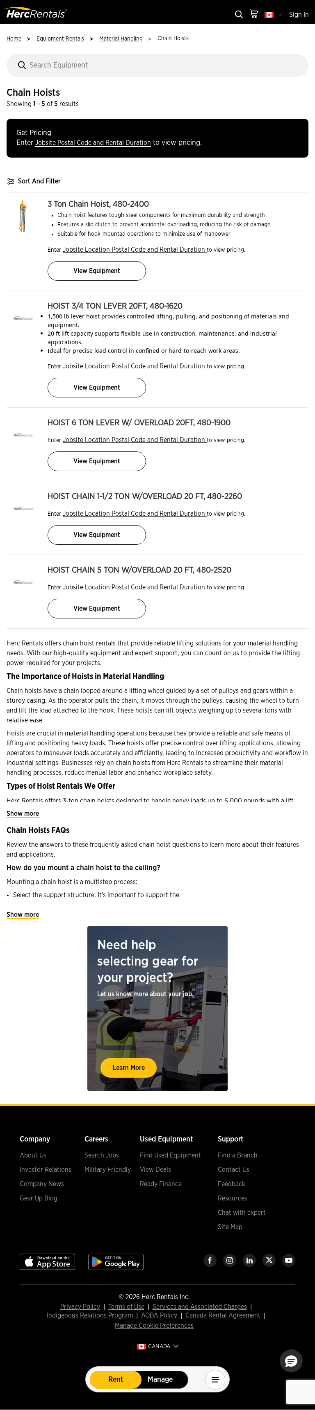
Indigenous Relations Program (90, 1316)
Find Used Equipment (170, 1155)
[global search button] (238, 15)
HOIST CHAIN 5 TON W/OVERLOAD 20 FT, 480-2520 (139, 570)
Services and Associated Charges (200, 1307)
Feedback (231, 1184)
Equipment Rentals (60, 39)
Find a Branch (238, 1155)
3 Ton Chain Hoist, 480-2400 (98, 204)
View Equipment (96, 271)
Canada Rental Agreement (222, 1316)
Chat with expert (242, 1212)
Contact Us (233, 1169)
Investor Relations (45, 1169)
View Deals (155, 1169)
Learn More (129, 1068)
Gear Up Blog (38, 1198)
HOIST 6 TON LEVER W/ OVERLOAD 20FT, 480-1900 (139, 423)
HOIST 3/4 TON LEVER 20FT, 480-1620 (115, 306)
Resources (232, 1198)
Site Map (230, 1227)
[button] (291, 1360)
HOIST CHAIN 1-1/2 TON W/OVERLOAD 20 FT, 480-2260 (145, 496)
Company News (42, 1184)
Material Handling (121, 39)
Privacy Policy (80, 1307)
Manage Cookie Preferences (154, 1325)
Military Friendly (107, 1169)
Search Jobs (101, 1155)
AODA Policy (159, 1316)
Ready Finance (161, 1184)
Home (14, 39)
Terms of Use (126, 1307)
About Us (33, 1155)
